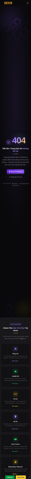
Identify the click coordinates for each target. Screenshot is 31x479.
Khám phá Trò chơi (16, 177)
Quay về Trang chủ (16, 171)
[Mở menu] (28, 3)
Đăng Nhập (20, 477)
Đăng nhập (14, 183)
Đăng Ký (9, 477)
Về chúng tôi (15, 185)
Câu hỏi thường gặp (24, 183)
